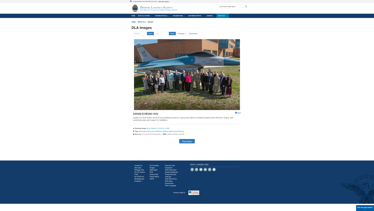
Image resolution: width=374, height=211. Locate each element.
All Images (181, 33)
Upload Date (193, 33)
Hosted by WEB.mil (179, 193)
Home (133, 16)
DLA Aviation (143, 131)
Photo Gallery (187, 141)
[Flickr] (214, 170)
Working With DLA (161, 16)
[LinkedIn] (205, 170)
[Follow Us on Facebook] (192, 170)
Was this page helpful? (365, 207)
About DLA (221, 16)
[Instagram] (209, 170)
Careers (209, 16)
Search (150, 33)
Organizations (178, 16)
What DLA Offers (144, 16)
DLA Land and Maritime (155, 131)
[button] (164, 1)
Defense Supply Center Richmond (173, 131)
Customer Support (194, 16)
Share (239, 113)
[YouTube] (201, 170)
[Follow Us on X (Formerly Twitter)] (196, 170)
